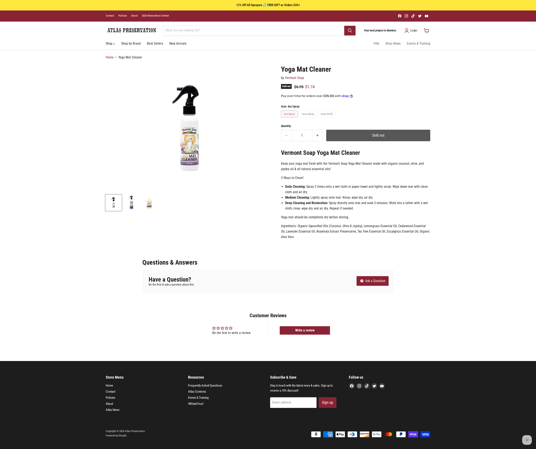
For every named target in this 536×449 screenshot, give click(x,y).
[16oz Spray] (308, 118)
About (134, 15)
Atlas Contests (197, 391)
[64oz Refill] (327, 118)
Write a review (304, 330)
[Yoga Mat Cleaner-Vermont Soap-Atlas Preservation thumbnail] (113, 202)
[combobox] (253, 30)
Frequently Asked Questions (205, 385)
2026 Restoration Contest (155, 15)
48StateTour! (196, 404)
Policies (122, 15)
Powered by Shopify (116, 435)
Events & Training (418, 43)
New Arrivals (177, 43)
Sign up (327, 402)
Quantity (286, 126)
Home (110, 57)
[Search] (350, 30)
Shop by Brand (131, 43)
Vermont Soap (294, 78)
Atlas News (393, 43)
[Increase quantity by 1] (317, 135)
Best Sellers (155, 43)
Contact (110, 15)
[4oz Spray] (290, 118)
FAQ (376, 43)
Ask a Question (374, 281)
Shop (109, 43)
